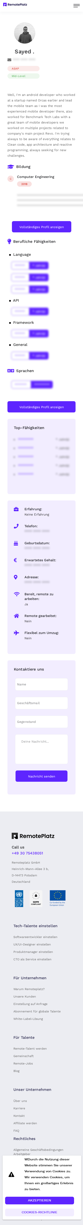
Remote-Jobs (23, 1063)
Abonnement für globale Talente (37, 1011)
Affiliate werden (25, 1123)
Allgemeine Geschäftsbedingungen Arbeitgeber (38, 1152)
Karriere (19, 1108)
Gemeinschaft (23, 1056)
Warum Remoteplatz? (29, 989)
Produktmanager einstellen (33, 952)
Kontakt (19, 1115)
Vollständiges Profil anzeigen (41, 227)
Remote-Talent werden (30, 1048)
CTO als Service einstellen (32, 959)
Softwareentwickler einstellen (35, 937)
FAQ (16, 1130)
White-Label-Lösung (28, 1018)
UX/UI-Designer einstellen (32, 944)
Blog (16, 1071)
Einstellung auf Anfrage (30, 1004)
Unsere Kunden (24, 996)
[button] (39, 1200)
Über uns (20, 1101)
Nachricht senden (41, 776)
